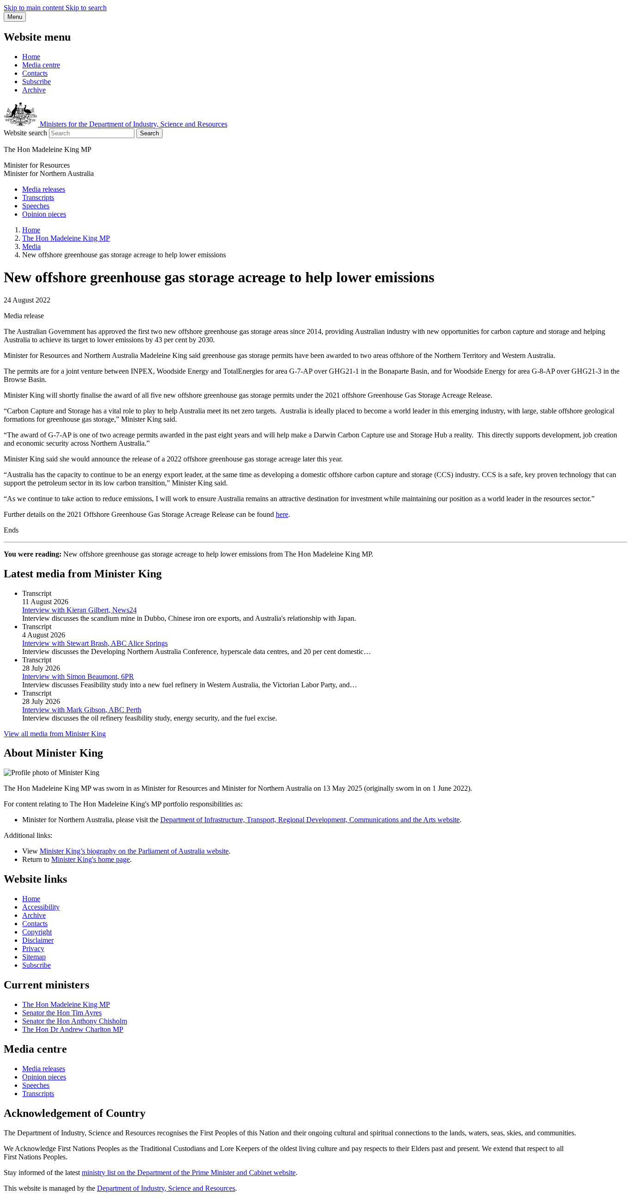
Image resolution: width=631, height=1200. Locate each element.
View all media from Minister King (55, 734)
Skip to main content (35, 8)
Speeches (35, 206)
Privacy (33, 948)
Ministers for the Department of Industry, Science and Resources (132, 124)
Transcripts (38, 197)
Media (31, 246)
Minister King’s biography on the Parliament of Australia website (134, 851)
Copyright (37, 932)
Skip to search (86, 8)
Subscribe (36, 81)
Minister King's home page (90, 859)
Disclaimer (38, 940)
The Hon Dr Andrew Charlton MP (72, 1029)
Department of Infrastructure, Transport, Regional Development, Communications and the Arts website (310, 820)
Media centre (41, 65)
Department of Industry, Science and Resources (166, 1188)
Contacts (35, 73)
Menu (14, 16)
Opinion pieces (44, 214)
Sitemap (34, 957)
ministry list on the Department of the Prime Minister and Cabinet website (189, 1172)
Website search (25, 133)
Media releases (43, 189)
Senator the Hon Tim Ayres (62, 1013)
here (282, 514)
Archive (34, 90)
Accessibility (41, 907)
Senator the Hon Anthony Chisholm (74, 1021)
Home (31, 57)
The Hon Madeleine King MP (66, 238)
